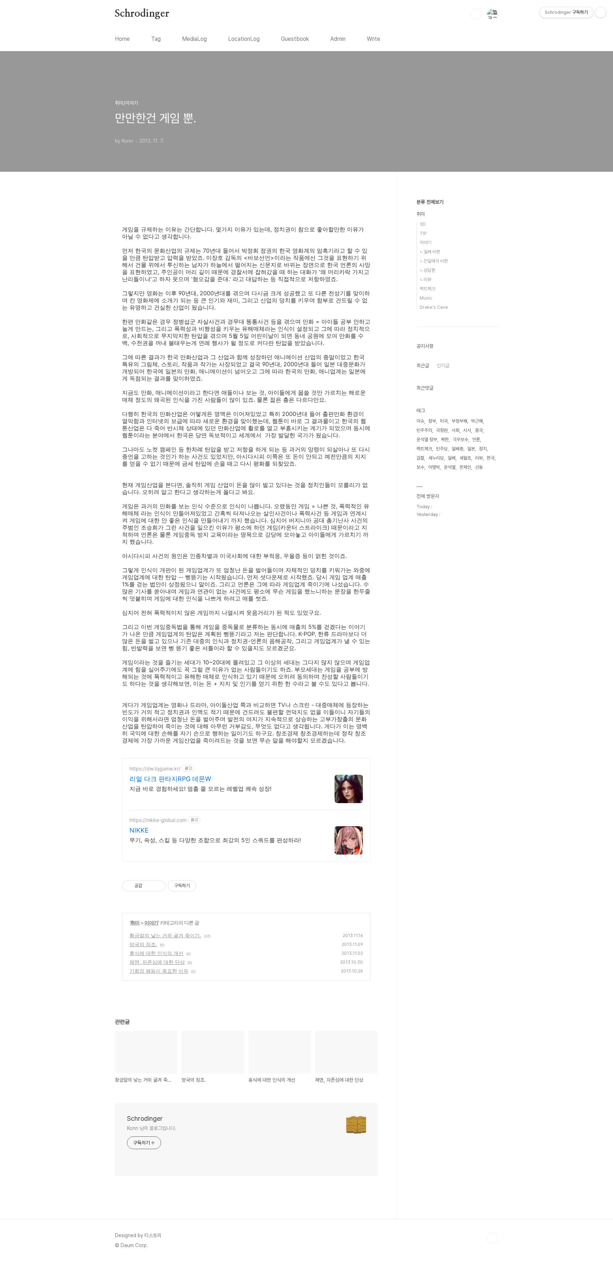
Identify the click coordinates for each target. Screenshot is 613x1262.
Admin (338, 38)
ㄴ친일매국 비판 (434, 261)
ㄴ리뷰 (425, 279)
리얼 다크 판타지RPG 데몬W (170, 779)
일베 (451, 458)
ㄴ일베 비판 (430, 251)
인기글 (443, 365)
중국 (479, 430)
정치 (483, 448)
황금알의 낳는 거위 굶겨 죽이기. (165, 935)
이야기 (151, 923)
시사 (467, 430)
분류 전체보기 (429, 202)
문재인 (465, 467)
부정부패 (459, 421)
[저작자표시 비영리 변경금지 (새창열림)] (205, 886)
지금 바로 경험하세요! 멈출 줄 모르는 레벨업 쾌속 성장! (200, 788)
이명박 (434, 467)
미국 (444, 421)
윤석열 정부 (426, 439)
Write (373, 38)
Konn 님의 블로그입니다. (151, 1128)
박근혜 (477, 421)
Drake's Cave (434, 307)
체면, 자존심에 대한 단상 (157, 962)
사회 (455, 430)
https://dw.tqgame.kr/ (155, 769)
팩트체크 (427, 288)
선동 (479, 467)
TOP (492, 1238)
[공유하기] (148, 885)
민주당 (442, 448)
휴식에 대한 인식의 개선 (156, 953)
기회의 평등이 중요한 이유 (158, 971)
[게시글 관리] (157, 885)
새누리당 (436, 458)
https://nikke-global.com (158, 820)
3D (423, 224)
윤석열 (449, 467)
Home (122, 38)
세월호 (465, 458)
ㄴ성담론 (427, 270)
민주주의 (424, 430)
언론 (476, 439)
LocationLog (244, 38)
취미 (134, 923)
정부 (432, 421)
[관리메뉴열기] (600, 12)
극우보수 (460, 439)
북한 (445, 439)
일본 (471, 448)
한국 (491, 458)
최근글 (422, 365)
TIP (423, 233)
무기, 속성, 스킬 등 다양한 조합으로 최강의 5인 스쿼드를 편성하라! (215, 840)
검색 (476, 14)
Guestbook (295, 38)
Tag (156, 38)
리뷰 (479, 458)
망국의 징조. (143, 944)
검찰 (420, 458)
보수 (420, 467)
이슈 (420, 421)
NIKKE (139, 830)
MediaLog (194, 38)
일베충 (457, 448)
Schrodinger (142, 14)
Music (426, 298)
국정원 (442, 430)
